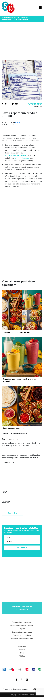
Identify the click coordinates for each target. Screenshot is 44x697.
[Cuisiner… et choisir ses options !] (22, 310)
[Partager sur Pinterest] (9, 104)
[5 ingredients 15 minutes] (5, 8)
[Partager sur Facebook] (2, 104)
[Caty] (20, 669)
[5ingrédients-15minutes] (11, 669)
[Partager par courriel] (16, 104)
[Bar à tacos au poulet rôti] (22, 406)
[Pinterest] (21, 680)
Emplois (22, 629)
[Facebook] (16, 680)
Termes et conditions (22, 635)
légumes (25, 158)
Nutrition (24, 17)
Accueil (4, 17)
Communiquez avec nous (22, 622)
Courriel (6, 502)
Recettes (22, 646)
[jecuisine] (27, 669)
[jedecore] (33, 669)
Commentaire (8, 462)
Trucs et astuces (13, 17)
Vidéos (22, 656)
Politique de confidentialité (22, 638)
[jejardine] (40, 669)
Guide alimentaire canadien (16, 155)
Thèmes (22, 650)
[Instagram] (27, 680)
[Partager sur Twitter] (5, 104)
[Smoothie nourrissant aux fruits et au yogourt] (22, 357)
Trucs (22, 653)
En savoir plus (22, 608)
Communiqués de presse (22, 632)
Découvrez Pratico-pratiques (22, 625)
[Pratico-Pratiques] (4, 669)
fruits (17, 158)
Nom (4, 492)
